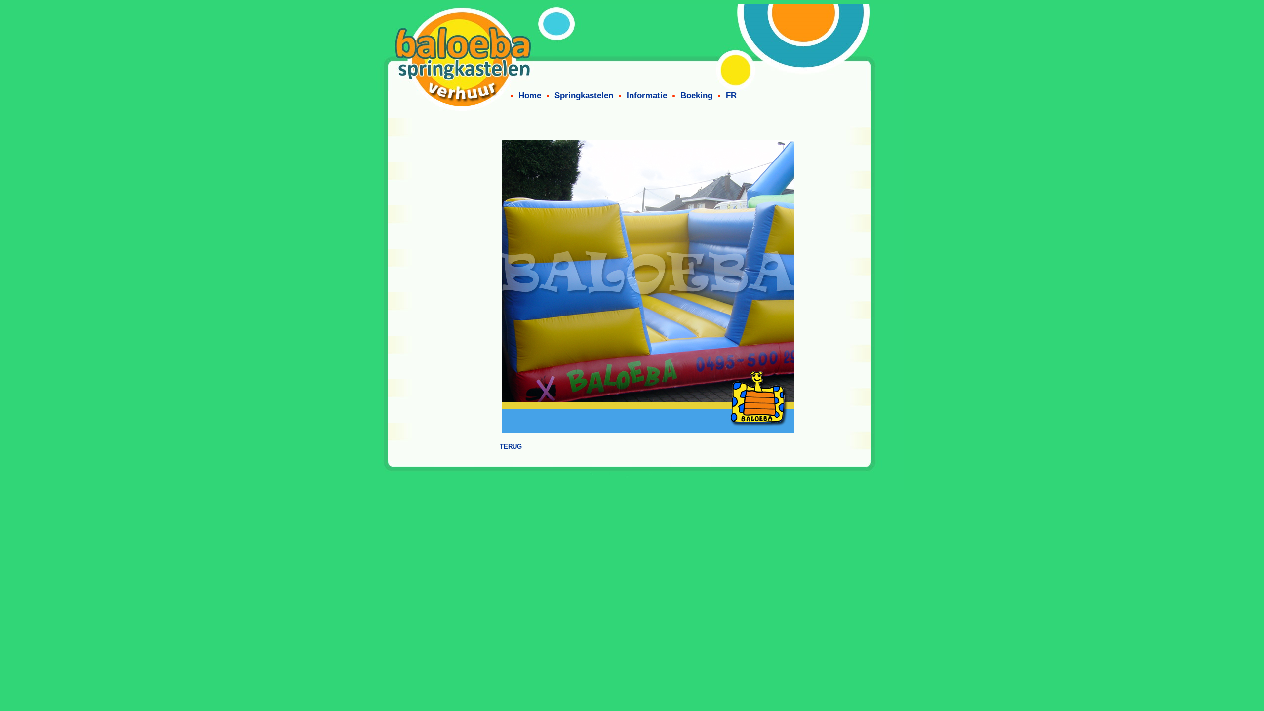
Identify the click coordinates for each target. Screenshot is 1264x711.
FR (731, 95)
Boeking (696, 95)
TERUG (511, 446)
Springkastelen (583, 95)
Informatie (647, 95)
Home (529, 95)
